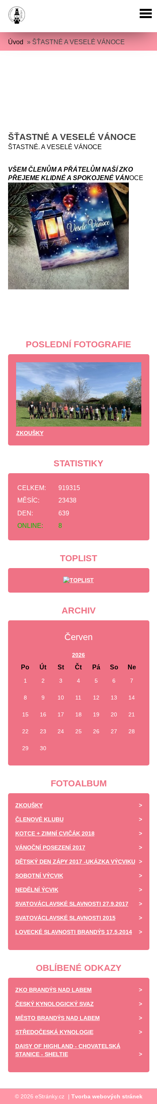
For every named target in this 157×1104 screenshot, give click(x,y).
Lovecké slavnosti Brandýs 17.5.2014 (73, 932)
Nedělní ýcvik (36, 889)
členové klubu (39, 819)
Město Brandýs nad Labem (57, 1018)
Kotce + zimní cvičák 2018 (55, 833)
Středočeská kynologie (54, 1032)
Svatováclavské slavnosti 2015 (65, 918)
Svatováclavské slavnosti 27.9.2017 (71, 904)
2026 (78, 655)
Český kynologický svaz (54, 1004)
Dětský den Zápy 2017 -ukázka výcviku (75, 861)
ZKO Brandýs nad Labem (53, 990)
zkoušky (29, 433)
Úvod (15, 42)
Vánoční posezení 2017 (50, 847)
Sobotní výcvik (39, 875)
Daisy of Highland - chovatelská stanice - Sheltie (67, 1050)
